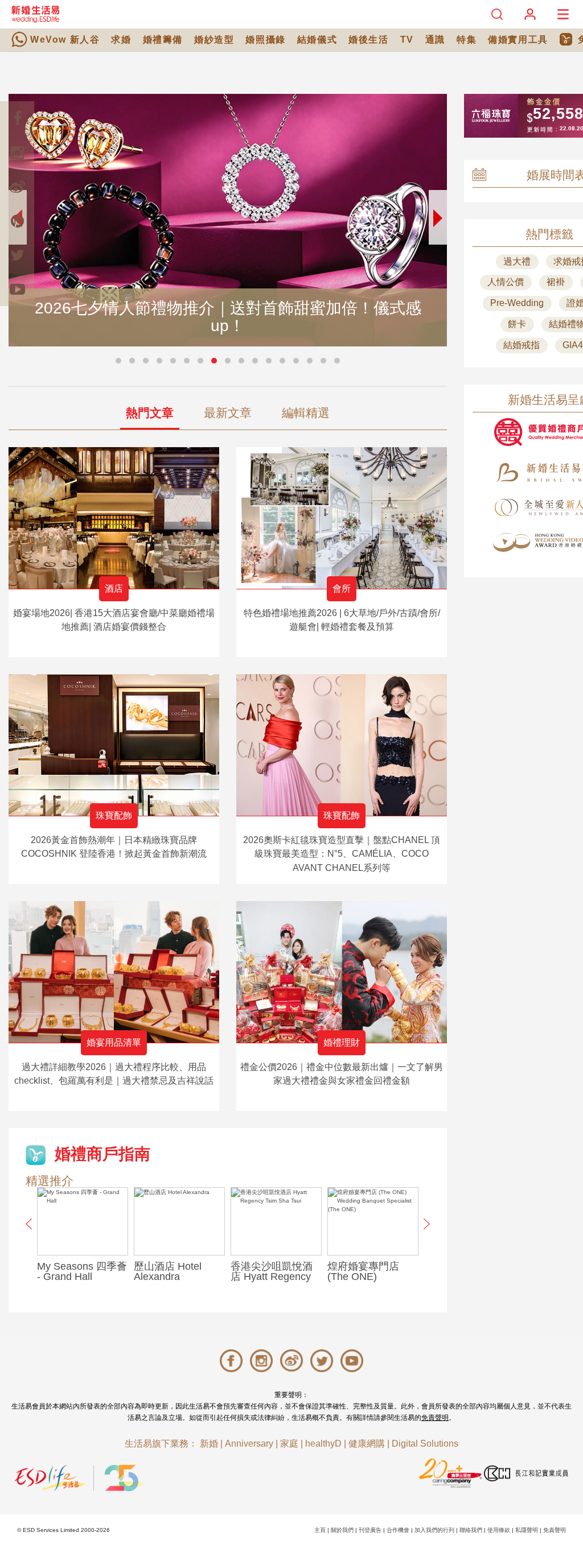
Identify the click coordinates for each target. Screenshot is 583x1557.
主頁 (320, 1530)
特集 (467, 39)
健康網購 (366, 1443)
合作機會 (398, 1530)
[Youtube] (17, 289)
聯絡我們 (470, 1530)
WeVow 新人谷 (65, 39)
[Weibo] (17, 187)
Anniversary (249, 1443)
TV (407, 39)
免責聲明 (435, 1418)
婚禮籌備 (163, 39)
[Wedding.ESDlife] (35, 14)
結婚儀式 (317, 39)
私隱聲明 (526, 1530)
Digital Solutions (425, 1443)
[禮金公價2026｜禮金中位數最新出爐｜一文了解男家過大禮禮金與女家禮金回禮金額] (341, 972)
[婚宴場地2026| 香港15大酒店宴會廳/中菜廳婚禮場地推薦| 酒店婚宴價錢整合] (114, 518)
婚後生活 (368, 39)
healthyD (323, 1443)
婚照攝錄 (265, 39)
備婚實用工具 (518, 39)
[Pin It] (17, 221)
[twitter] (17, 255)
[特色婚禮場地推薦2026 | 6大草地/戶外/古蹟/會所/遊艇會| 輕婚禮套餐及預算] (341, 518)
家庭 (289, 1443)
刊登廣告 (370, 1530)
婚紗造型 (214, 39)
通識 (435, 39)
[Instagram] (17, 152)
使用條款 (498, 1530)
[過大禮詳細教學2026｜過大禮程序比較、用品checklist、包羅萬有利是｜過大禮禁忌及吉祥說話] (114, 972)
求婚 (121, 39)
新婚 (209, 1443)
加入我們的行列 (434, 1530)
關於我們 (342, 1530)
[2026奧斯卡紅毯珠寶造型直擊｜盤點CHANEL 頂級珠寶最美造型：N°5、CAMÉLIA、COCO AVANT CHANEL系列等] (341, 745)
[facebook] (17, 118)
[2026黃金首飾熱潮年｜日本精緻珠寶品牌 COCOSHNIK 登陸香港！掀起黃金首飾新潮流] (114, 745)
